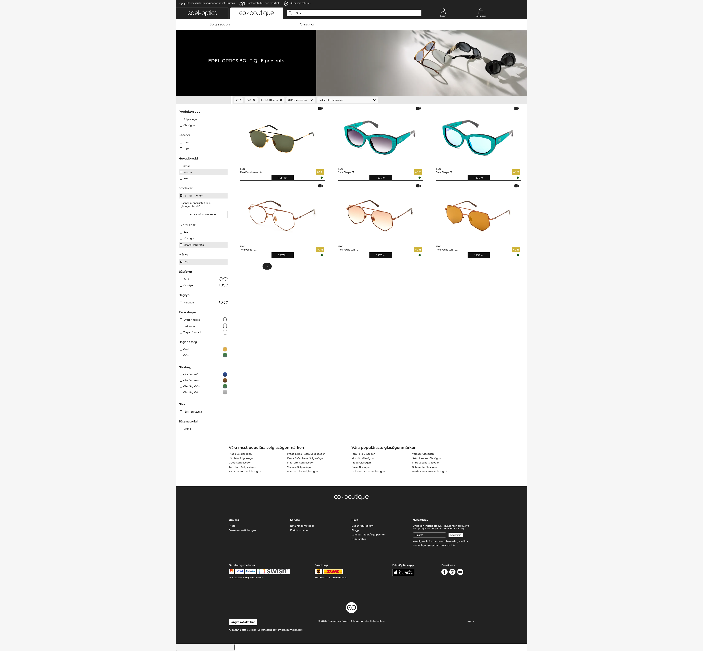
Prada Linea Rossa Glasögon (429, 471)
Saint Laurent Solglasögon (245, 471)
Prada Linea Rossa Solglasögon (306, 453)
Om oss (234, 520)
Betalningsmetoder (302, 525)
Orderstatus (359, 538)
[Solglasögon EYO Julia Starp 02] (478, 135)
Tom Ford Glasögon (363, 453)
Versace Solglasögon (299, 466)
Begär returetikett (362, 525)
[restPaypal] (250, 571)
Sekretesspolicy (267, 629)
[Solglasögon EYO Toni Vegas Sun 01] (380, 212)
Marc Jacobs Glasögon (426, 462)
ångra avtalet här (243, 622)
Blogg (355, 530)
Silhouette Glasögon (424, 466)
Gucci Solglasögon (240, 462)
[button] (202, 13)
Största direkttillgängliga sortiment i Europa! (211, 3)
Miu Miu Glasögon (363, 458)
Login (443, 16)
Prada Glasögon (361, 462)
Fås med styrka (192, 411)
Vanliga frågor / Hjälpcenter (369, 534)
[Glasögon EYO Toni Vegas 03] (282, 212)
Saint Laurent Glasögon (426, 458)
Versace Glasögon (423, 453)
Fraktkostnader (299, 530)
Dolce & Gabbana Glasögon (368, 471)
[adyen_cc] (231, 571)
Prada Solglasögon (240, 453)
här (453, 545)
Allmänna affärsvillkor (242, 629)
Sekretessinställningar (242, 530)
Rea (185, 232)
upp (470, 621)
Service (295, 520)
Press (232, 525)
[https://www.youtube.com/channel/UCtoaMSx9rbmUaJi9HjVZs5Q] (460, 572)
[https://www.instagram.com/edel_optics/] (452, 572)
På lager (188, 238)
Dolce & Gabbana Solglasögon (305, 458)
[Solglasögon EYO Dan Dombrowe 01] (282, 135)
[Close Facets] (203, 100)
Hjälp (355, 520)
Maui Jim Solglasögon (300, 462)
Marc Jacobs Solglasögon (302, 471)
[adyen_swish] (273, 571)
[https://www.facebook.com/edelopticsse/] (444, 572)
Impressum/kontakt (290, 629)
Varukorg (481, 16)
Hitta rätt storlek (203, 214)
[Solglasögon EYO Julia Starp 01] (380, 135)
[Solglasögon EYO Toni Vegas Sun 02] (478, 212)
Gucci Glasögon (361, 466)
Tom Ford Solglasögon (242, 466)
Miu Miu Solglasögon (241, 458)
